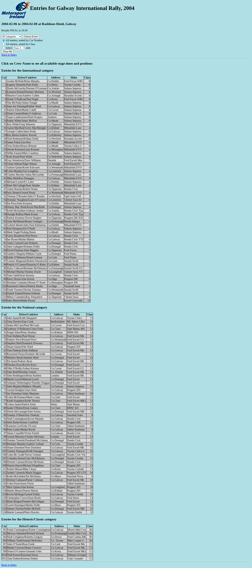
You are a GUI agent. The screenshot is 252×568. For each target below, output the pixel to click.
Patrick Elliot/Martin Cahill (21, 109)
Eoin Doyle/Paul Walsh (19, 156)
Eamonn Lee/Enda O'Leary (22, 425)
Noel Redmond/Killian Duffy (23, 138)
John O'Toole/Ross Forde (21, 544)
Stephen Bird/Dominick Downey (25, 343)
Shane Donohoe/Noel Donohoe (24, 447)
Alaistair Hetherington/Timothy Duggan (28, 382)
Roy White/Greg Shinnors (21, 124)
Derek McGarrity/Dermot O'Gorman (27, 88)
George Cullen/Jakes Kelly (21, 131)
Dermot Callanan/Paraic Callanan (25, 479)
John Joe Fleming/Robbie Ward (24, 106)
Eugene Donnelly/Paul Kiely (22, 84)
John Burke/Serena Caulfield (22, 422)
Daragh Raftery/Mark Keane (22, 214)
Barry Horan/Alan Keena (20, 278)
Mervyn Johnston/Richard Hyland (25, 533)
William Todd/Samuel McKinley (24, 540)
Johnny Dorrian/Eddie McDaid (23, 508)
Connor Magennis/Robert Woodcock (27, 261)
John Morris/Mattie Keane (21, 300)
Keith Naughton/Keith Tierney (23, 400)
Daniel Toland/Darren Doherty (23, 293)
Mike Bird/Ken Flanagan (20, 178)
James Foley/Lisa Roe (19, 142)
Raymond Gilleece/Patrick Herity (25, 286)
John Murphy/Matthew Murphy (24, 386)
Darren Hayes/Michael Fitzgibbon (25, 465)
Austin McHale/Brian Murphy (23, 81)
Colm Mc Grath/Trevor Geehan (24, 454)
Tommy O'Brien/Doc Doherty (23, 415)
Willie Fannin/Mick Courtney (23, 153)
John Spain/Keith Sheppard (22, 318)
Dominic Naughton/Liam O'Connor (26, 199)
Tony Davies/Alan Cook (20, 321)
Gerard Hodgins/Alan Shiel (22, 389)
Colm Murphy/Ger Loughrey (22, 171)
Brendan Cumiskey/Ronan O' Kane (26, 282)
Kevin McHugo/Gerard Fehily (23, 494)
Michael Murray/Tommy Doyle (24, 271)
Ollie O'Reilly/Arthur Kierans (23, 368)
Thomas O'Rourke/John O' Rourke (26, 196)
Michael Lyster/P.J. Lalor (20, 181)
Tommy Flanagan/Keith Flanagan (25, 451)
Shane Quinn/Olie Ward (20, 346)
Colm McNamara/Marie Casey (23, 397)
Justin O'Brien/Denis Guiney (22, 407)
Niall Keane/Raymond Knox (22, 554)
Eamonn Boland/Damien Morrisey (25, 91)
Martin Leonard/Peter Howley (23, 512)
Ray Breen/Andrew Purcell (21, 135)
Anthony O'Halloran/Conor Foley (25, 328)
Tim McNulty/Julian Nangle (22, 102)
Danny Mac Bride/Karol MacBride (26, 207)
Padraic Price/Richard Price (22, 339)
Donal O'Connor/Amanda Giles (24, 551)
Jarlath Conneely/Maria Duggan (24, 472)
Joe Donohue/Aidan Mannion (23, 393)
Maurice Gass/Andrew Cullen (23, 95)
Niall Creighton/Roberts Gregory (25, 536)
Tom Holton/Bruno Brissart (22, 145)
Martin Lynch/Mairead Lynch (23, 379)
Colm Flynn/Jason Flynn (20, 483)
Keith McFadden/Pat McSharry (24, 476)
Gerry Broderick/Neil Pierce (22, 235)
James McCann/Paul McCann (23, 325)
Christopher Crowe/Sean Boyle (24, 497)
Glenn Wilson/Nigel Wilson (22, 163)
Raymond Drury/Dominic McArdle (26, 354)
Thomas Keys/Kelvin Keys (21, 364)
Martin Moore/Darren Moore (22, 490)
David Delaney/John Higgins (22, 250)
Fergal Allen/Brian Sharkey (22, 332)
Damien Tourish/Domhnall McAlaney (27, 440)
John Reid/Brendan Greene (21, 372)
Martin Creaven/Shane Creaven (24, 547)
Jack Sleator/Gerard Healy (21, 192)
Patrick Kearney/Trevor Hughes (24, 217)
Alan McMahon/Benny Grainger (24, 221)
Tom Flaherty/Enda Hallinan (22, 350)
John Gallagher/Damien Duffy (23, 246)
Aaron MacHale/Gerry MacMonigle (26, 127)
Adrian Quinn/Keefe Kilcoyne (23, 167)
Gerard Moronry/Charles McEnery (25, 436)
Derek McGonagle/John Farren (24, 411)
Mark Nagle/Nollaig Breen (21, 232)
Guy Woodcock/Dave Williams (24, 160)
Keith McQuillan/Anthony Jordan (25, 210)
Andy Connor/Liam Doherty (22, 243)
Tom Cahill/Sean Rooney (20, 275)
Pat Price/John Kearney (19, 203)
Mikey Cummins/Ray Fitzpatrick (24, 296)
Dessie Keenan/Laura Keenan (23, 149)
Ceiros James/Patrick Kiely (21, 404)
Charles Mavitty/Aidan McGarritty (25, 174)
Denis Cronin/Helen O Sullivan (24, 113)
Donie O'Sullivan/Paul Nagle (22, 99)
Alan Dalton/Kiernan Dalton (22, 558)
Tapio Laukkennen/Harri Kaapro (24, 117)
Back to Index (9, 54)
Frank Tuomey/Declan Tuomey (24, 289)
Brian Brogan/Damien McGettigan (25, 501)
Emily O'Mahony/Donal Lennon (24, 257)
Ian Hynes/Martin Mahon (20, 239)
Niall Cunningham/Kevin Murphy (25, 418)
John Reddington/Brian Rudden (24, 375)
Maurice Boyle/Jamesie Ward (23, 357)
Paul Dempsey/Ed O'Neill (21, 228)
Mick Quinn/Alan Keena (20, 487)
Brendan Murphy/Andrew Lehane (25, 443)
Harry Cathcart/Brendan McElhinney (27, 268)
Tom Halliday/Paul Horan (21, 336)
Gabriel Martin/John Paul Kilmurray (26, 225)
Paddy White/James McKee (22, 120)
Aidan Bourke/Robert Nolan (22, 189)
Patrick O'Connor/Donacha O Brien (26, 264)
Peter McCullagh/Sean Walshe (23, 185)
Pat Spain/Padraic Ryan (19, 361)
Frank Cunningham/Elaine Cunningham (28, 529)
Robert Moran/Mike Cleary (21, 469)
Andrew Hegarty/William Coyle (24, 253)
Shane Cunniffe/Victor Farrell (23, 433)
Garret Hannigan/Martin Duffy (23, 505)
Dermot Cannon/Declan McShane (25, 461)
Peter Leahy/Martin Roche (21, 429)
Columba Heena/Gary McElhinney (26, 458)
